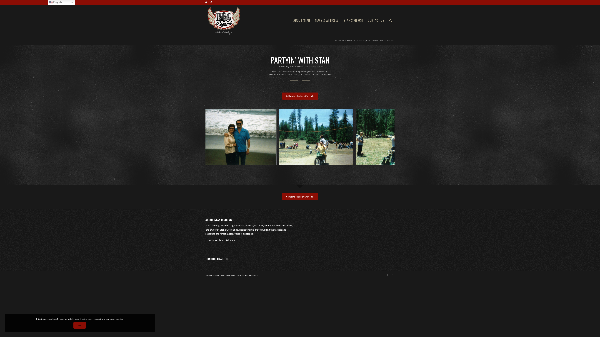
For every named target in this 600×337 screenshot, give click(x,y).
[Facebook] (211, 2)
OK (79, 325)
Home (349, 40)
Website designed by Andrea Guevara (242, 275)
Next (387, 137)
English (57, 2)
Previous (212, 137)
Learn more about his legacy (220, 239)
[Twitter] (206, 2)
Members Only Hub (362, 40)
